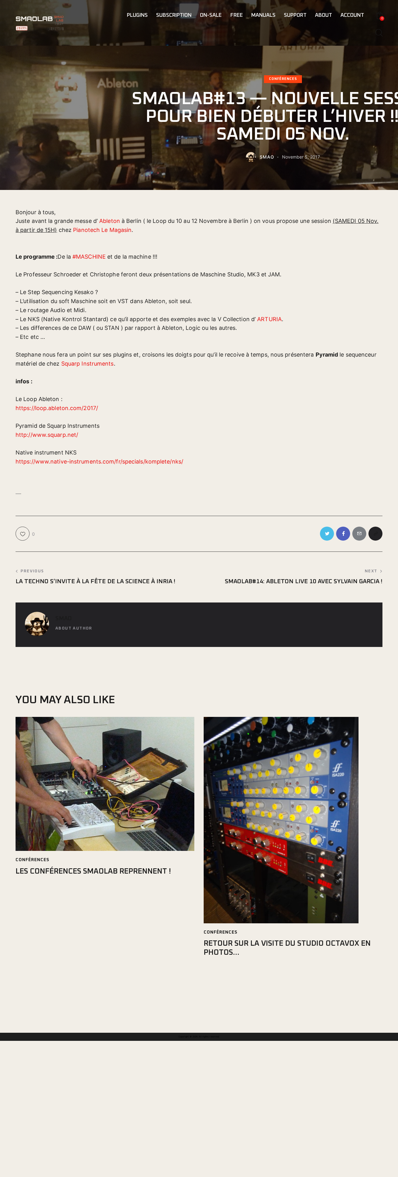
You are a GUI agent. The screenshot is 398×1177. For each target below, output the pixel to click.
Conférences (283, 79)
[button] (199, 479)
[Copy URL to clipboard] (375, 534)
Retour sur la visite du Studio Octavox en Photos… (287, 948)
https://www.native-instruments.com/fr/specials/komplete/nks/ (99, 461)
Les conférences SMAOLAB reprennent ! (93, 871)
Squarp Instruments (87, 363)
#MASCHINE (89, 256)
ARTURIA (269, 319)
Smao (63, 618)
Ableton (109, 221)
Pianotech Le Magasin (102, 230)
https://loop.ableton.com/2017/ (57, 408)
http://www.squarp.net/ (47, 435)
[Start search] (378, 32)
